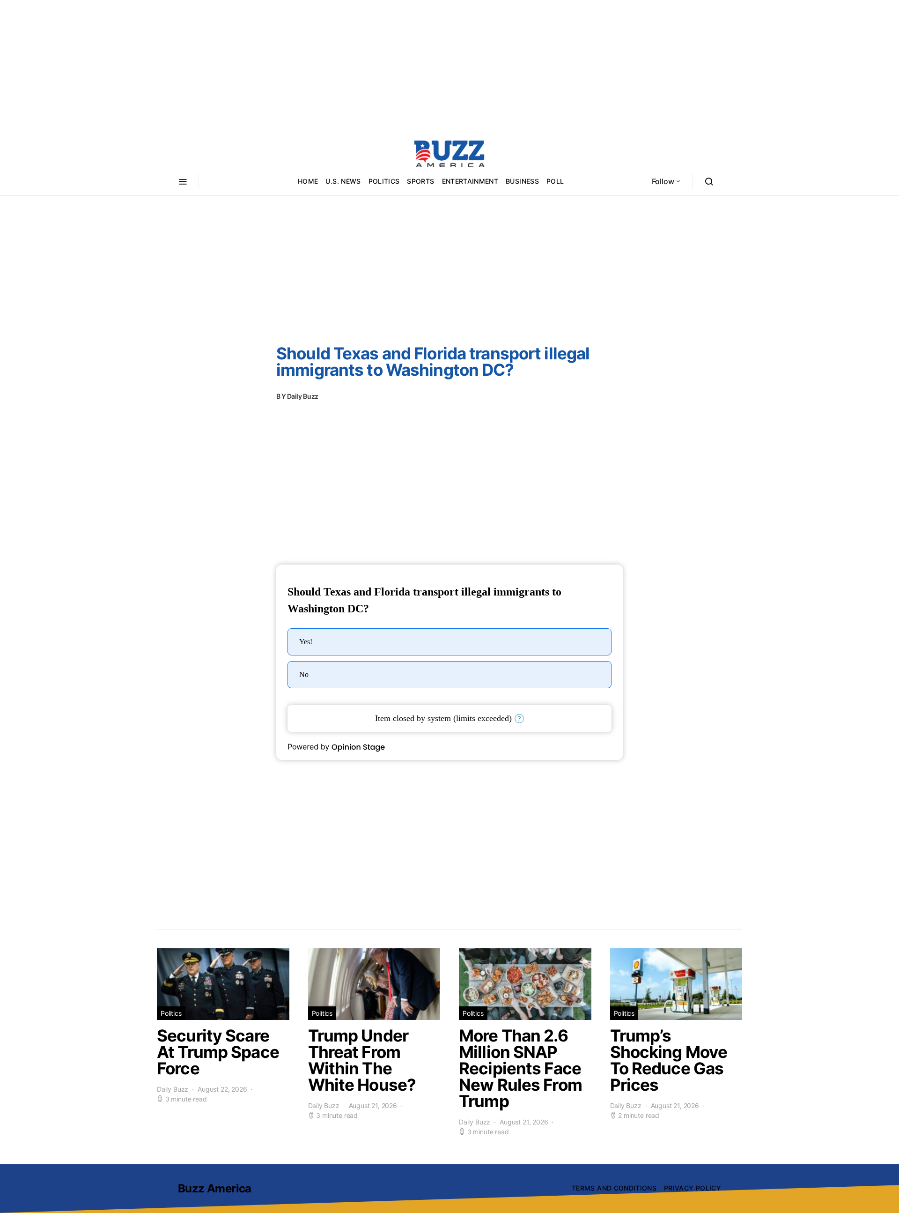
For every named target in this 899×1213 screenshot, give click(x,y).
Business (522, 181)
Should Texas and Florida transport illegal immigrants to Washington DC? (433, 361)
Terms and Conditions (614, 1188)
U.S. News (343, 181)
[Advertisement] (449, 65)
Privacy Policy (692, 1188)
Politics (384, 181)
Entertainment (470, 181)
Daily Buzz (303, 396)
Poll (555, 181)
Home (308, 181)
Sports (420, 181)
